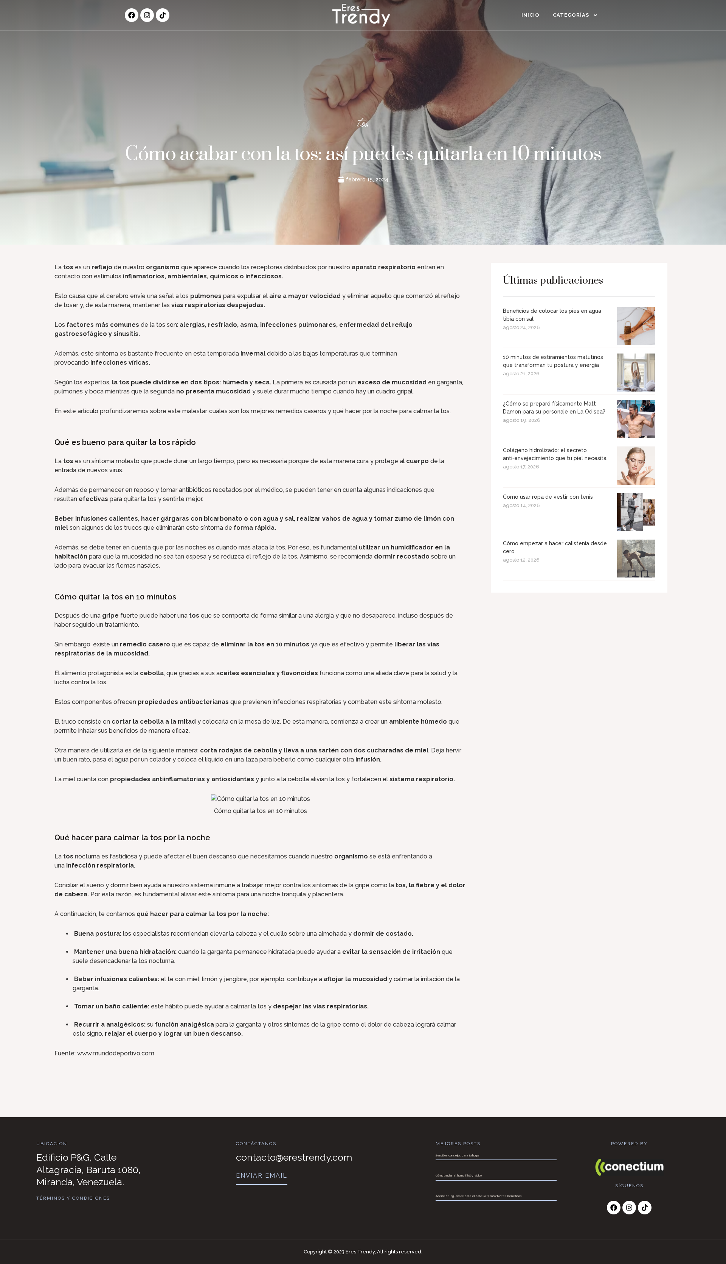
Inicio (530, 15)
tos (363, 122)
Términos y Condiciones (73, 1198)
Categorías (571, 15)
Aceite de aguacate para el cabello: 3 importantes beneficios (479, 1196)
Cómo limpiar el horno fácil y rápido (459, 1175)
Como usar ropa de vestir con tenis (548, 497)
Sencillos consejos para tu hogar (458, 1155)
